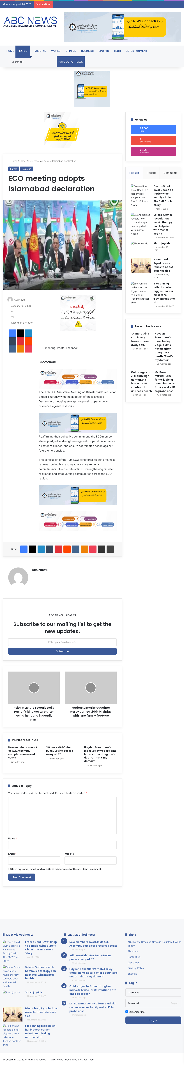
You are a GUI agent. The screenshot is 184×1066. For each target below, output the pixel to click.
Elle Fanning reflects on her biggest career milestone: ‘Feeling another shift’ (164, 293)
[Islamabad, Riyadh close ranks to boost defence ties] (141, 265)
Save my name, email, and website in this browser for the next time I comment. (56, 869)
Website (69, 853)
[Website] (34, 576)
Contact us (134, 956)
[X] (20, 333)
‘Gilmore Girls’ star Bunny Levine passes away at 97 (59, 751)
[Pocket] (28, 349)
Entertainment (136, 50)
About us (133, 951)
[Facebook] (12, 333)
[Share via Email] (101, 549)
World (56, 50)
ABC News (57, 1059)
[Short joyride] (141, 248)
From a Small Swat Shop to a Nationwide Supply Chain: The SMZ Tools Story (163, 195)
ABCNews (19, 299)
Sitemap (132, 973)
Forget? (175, 1003)
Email (12, 853)
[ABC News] (31, 22)
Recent (151, 172)
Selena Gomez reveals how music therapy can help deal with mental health (162, 224)
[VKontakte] (12, 349)
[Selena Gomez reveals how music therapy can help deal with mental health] (141, 224)
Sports (103, 50)
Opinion (70, 50)
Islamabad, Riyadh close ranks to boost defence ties (163, 265)
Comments (170, 172)
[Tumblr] (12, 341)
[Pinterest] (20, 341)
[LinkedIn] (28, 333)
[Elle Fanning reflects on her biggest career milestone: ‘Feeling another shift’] (141, 293)
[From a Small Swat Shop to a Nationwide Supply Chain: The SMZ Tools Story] (141, 195)
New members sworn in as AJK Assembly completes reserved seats (23, 752)
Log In (153, 1020)
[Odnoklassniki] (20, 349)
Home (10, 50)
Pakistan (39, 50)
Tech (117, 50)
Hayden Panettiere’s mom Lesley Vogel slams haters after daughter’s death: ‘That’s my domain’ (100, 754)
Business (87, 50)
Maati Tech (87, 1059)
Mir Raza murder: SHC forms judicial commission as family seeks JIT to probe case (165, 381)
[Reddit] (28, 341)
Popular (134, 172)
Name (12, 838)
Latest (24, 50)
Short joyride (162, 243)
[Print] (110, 549)
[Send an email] (27, 299)
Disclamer (133, 962)
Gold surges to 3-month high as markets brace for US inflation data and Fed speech (141, 381)
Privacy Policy (136, 968)
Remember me (136, 1011)
